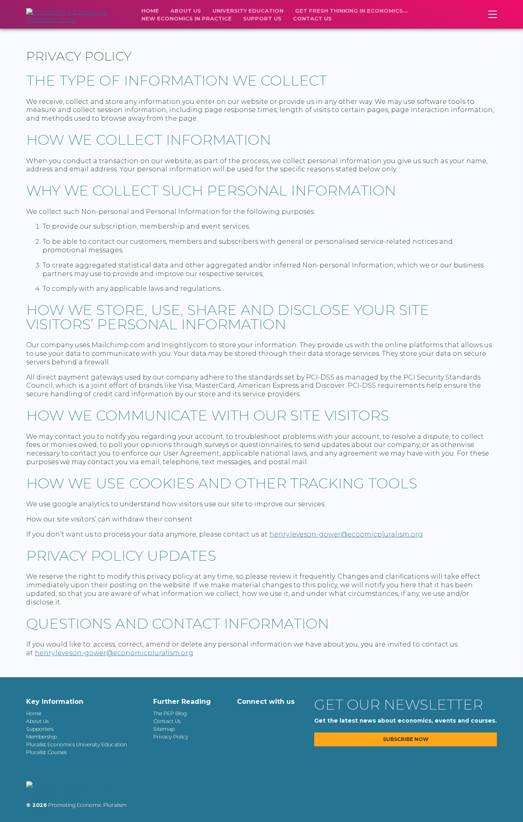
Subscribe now (406, 739)
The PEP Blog (170, 713)
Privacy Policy (170, 737)
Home (150, 10)
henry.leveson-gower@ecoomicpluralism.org (346, 534)
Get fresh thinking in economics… (351, 10)
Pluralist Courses (46, 752)
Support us (262, 18)
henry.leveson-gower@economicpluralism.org (114, 653)
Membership (41, 737)
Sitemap (163, 729)
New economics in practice (186, 18)
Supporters (40, 729)
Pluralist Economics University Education (76, 744)
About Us (185, 10)
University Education (248, 10)
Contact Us (312, 18)
